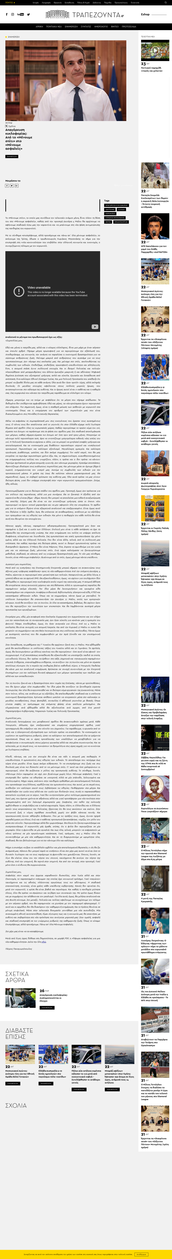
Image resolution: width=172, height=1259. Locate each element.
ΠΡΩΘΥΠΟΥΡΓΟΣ (121, 222)
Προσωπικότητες (121, 3)
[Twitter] (28, 14)
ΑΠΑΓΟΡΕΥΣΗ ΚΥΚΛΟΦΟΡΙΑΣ (117, 205)
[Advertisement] (55, 205)
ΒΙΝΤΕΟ (115, 27)
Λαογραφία (46, 3)
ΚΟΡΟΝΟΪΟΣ (110, 213)
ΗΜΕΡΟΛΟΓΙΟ (101, 27)
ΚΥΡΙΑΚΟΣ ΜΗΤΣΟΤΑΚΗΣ (115, 218)
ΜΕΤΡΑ (108, 222)
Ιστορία (36, 3)
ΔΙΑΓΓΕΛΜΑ (110, 209)
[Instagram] (12, 14)
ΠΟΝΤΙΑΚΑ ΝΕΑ (54, 27)
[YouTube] (20, 14)
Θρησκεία (58, 3)
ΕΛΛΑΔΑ (121, 209)
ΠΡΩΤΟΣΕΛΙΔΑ (129, 27)
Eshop (145, 14)
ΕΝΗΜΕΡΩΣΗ (71, 27)
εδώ (44, 942)
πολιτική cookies (125, 1254)
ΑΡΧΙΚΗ (39, 27)
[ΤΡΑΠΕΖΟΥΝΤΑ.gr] (86, 14)
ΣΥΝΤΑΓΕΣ (86, 27)
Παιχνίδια (107, 3)
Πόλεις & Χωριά (83, 3)
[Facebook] (6, 14)
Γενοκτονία (135, 3)
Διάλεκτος (97, 3)
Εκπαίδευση (69, 3)
